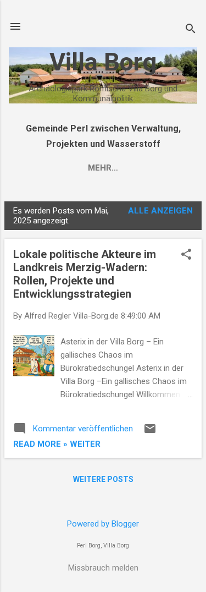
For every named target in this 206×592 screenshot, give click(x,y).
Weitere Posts (103, 479)
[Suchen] (190, 30)
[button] (186, 255)
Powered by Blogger (103, 524)
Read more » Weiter (57, 444)
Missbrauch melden (103, 568)
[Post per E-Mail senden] (150, 432)
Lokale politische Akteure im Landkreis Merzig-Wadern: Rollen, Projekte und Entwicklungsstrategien (84, 274)
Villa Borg (103, 61)
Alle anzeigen (160, 211)
